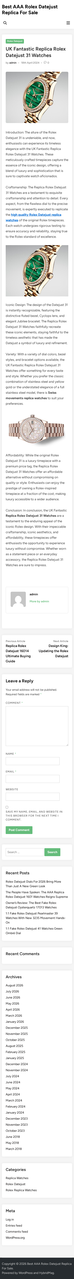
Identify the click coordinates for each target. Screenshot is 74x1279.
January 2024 (15, 1112)
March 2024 (14, 1100)
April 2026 (13, 1009)
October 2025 (15, 1040)
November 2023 (17, 1124)
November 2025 (17, 1034)
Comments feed (17, 1231)
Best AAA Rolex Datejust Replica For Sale (30, 10)
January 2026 (15, 1021)
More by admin (39, 601)
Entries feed (14, 1225)
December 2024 (17, 1064)
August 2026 (14, 985)
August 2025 (14, 1046)
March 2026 (14, 1015)
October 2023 (15, 1130)
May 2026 (12, 1003)
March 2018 (14, 1149)
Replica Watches (17, 1178)
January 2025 (15, 1058)
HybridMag (46, 1273)
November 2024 (17, 1070)
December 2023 (17, 1118)
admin (13, 62)
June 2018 (13, 1137)
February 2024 (15, 1106)
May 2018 (12, 1143)
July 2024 (12, 1076)
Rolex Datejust (15, 41)
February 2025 (15, 1052)
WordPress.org (15, 1237)
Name (11, 753)
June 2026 (13, 997)
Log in (10, 1219)
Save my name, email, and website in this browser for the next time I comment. (34, 815)
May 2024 (12, 1088)
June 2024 (13, 1082)
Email (11, 771)
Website (12, 789)
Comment (14, 703)
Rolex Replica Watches (21, 1190)
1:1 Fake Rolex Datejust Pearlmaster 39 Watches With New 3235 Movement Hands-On (36, 918)
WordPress (26, 1273)
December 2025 (17, 1028)
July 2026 (12, 991)
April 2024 (13, 1094)
